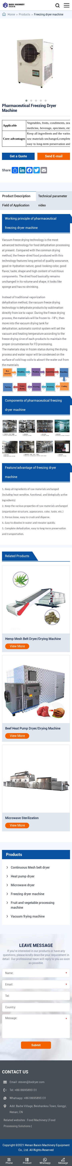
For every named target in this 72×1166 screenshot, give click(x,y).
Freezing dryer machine (48, 14)
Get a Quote (18, 156)
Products (24, 14)
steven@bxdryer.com (31, 1082)
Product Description (16, 196)
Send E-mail (53, 156)
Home (11, 14)
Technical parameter (52, 196)
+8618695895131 (26, 1090)
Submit (36, 1045)
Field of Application (15, 205)
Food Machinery (37, 1120)
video (42, 205)
